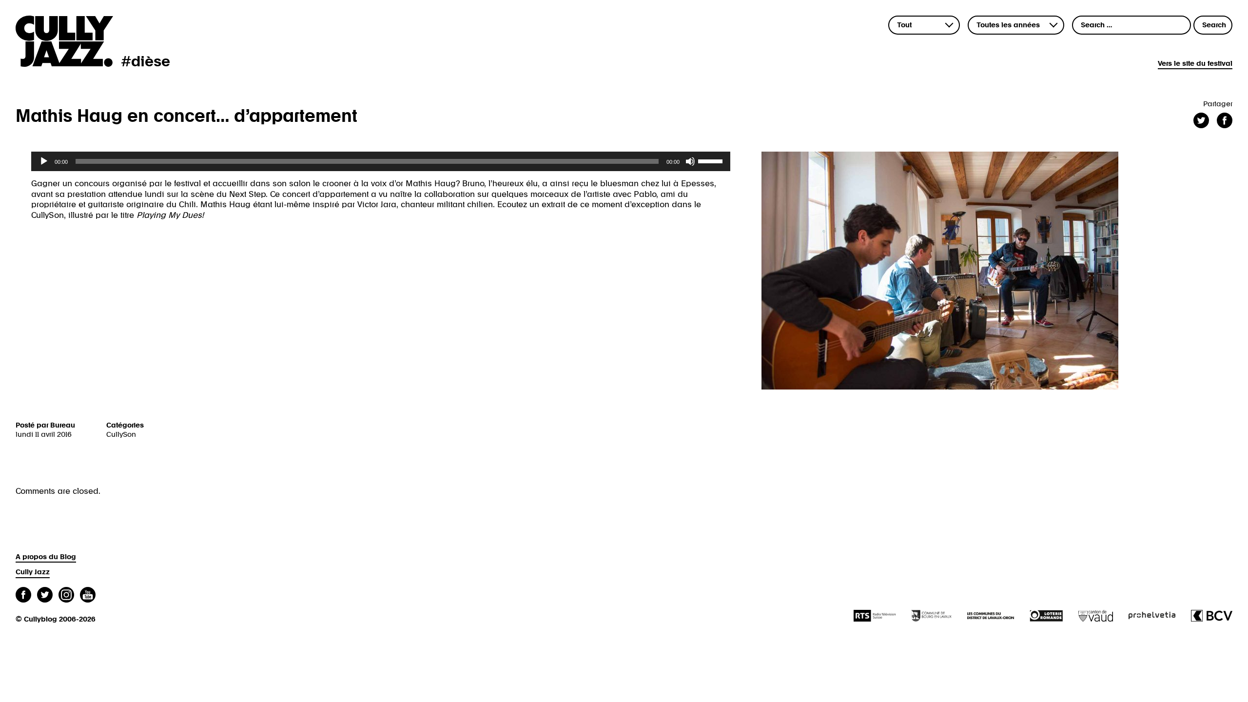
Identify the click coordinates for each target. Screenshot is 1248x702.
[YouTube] (88, 596)
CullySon (121, 434)
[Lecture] (44, 161)
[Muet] (690, 161)
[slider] (711, 160)
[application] (380, 161)
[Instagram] (66, 596)
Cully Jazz (33, 572)
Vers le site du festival (1195, 63)
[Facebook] (23, 596)
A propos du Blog (46, 557)
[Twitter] (45, 596)
